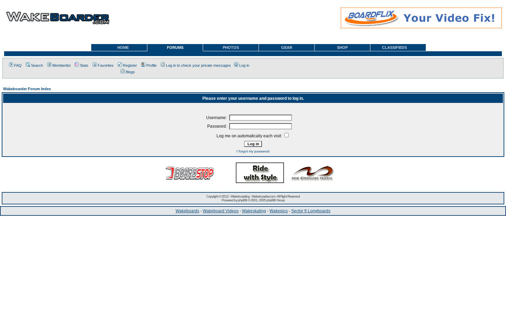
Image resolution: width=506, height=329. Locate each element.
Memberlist (61, 65)
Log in (244, 65)
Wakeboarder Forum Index (27, 89)
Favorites (106, 65)
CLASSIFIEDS (394, 47)
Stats (84, 65)
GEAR (286, 47)
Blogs (130, 72)
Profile (151, 65)
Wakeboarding (240, 196)
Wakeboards (187, 211)
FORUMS (175, 47)
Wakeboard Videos (221, 211)
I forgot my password (253, 151)
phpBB (242, 200)
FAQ (18, 65)
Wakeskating (254, 211)
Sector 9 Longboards (310, 211)
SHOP (342, 47)
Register (130, 65)
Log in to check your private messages (198, 65)
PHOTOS (231, 47)
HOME (123, 47)
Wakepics (279, 211)
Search (37, 65)
